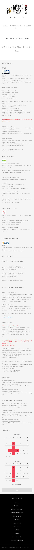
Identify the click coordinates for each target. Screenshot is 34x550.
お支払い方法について (17, 505)
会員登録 (17, 529)
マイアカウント (17, 526)
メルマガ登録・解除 (17, 536)
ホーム (17, 502)
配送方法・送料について (17, 509)
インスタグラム (17, 523)
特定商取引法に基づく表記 (17, 512)
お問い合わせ (17, 519)
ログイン (17, 533)
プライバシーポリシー (17, 516)
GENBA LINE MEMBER (17, 540)
